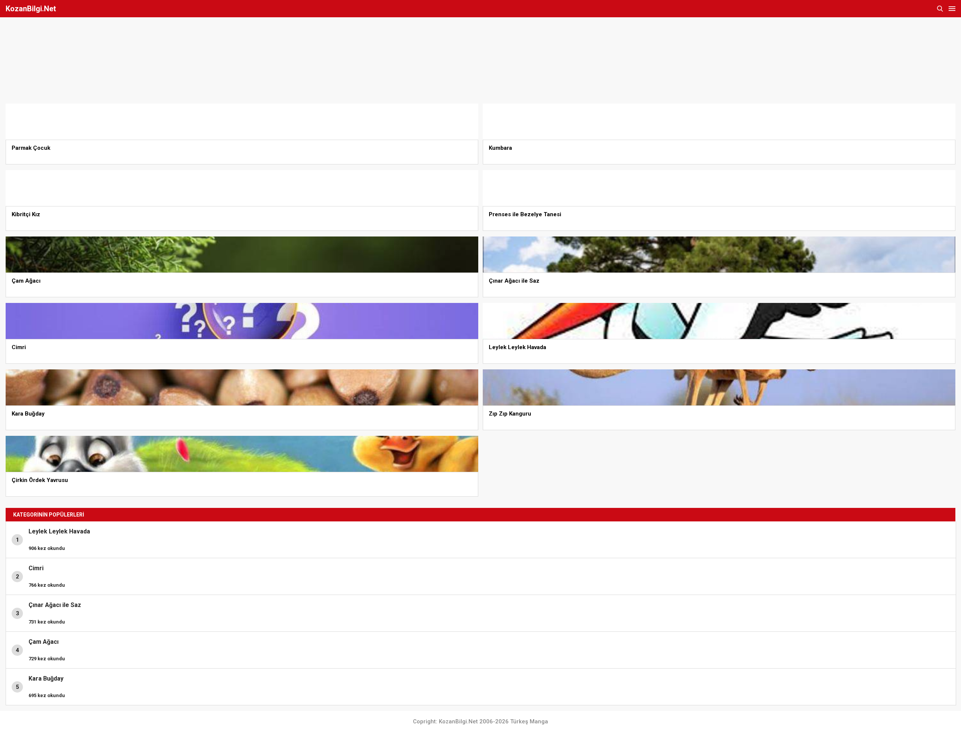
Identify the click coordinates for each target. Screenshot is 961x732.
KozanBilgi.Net (31, 8)
